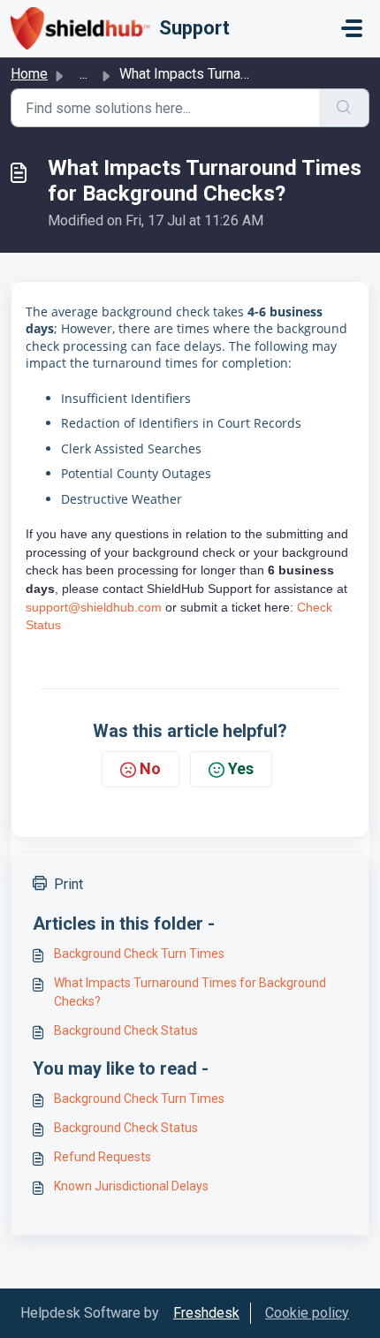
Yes (241, 768)
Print (68, 884)
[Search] (344, 107)
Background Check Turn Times (139, 953)
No (150, 768)
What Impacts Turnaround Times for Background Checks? (190, 992)
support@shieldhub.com (94, 607)
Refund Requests (102, 1157)
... (83, 73)
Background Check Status (126, 1030)
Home (29, 73)
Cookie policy (307, 1312)
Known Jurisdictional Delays (131, 1186)
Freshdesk (206, 1312)
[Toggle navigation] (351, 28)
